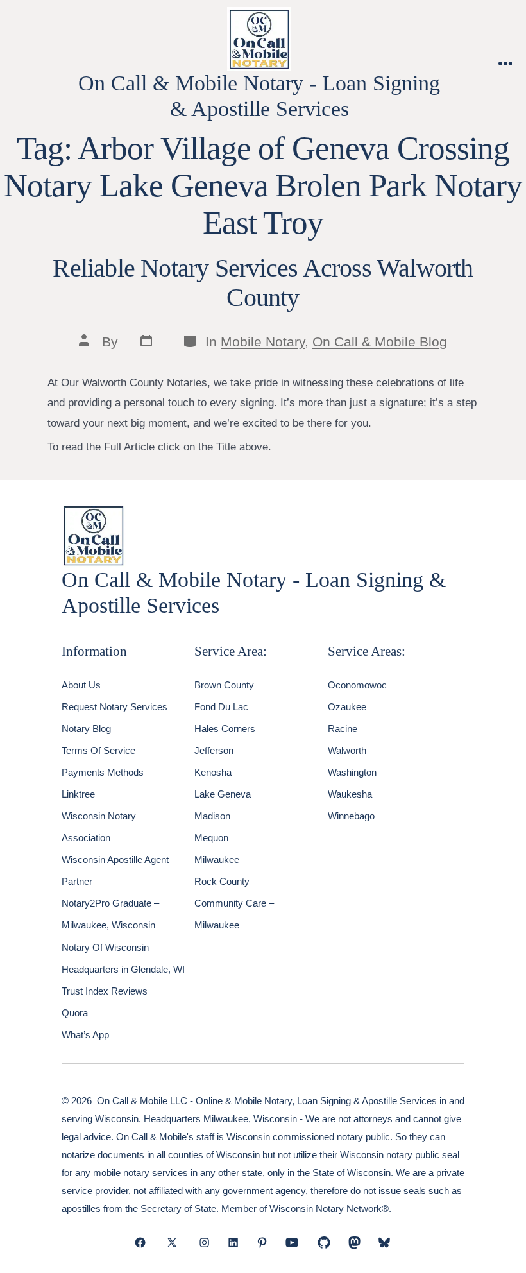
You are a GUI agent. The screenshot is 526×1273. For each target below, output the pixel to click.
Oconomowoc (357, 684)
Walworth (347, 750)
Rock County (222, 881)
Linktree (78, 794)
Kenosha (213, 772)
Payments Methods (103, 772)
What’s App (85, 1034)
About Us (81, 684)
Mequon (211, 837)
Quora (75, 1012)
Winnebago (351, 815)
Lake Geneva (222, 794)
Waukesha (350, 794)
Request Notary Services (114, 706)
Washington (352, 772)
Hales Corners (224, 728)
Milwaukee (216, 859)
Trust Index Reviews (105, 991)
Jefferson (213, 750)
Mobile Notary (263, 341)
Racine (342, 728)
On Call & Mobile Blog (379, 341)
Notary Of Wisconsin (105, 947)
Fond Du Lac (221, 706)
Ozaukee (347, 706)
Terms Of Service (98, 750)
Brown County (224, 684)
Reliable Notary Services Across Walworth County (263, 283)
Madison (212, 815)
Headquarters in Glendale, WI (123, 969)
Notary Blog (86, 728)
